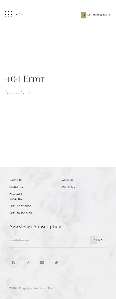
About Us (67, 180)
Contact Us (15, 180)
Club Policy (68, 187)
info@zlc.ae (16, 187)
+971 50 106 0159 (20, 213)
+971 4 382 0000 (20, 206)
